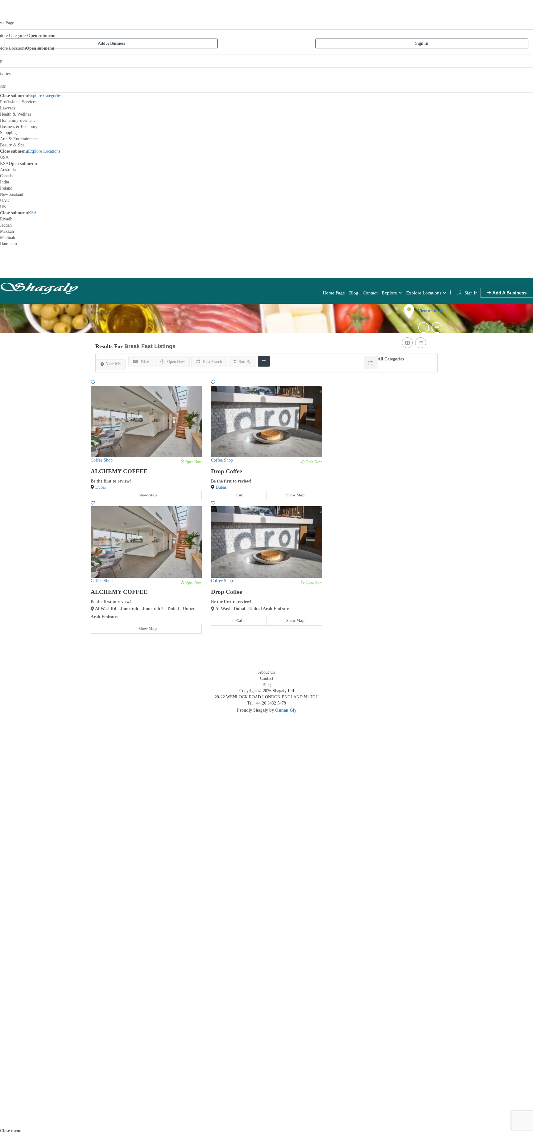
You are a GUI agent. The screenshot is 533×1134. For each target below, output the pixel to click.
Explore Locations (44, 151)
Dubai (100, 487)
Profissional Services (18, 102)
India (4, 182)
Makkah (7, 231)
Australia (8, 169)
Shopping (8, 132)
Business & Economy (18, 126)
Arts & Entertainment (19, 139)
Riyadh (6, 219)
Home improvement (17, 120)
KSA (4, 163)
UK (3, 206)
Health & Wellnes (15, 114)
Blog (353, 292)
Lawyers (7, 108)
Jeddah (6, 225)
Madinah (7, 237)
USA (4, 157)
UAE (4, 200)
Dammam (8, 243)
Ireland (6, 188)
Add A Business (111, 43)
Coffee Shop (102, 460)
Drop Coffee (226, 471)
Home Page (334, 292)
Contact (370, 292)
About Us (266, 672)
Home (96, 306)
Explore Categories (44, 95)
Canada (6, 176)
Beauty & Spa (12, 145)
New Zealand (11, 194)
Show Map (147, 495)
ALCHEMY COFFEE (119, 471)
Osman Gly (285, 710)
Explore (389, 292)
